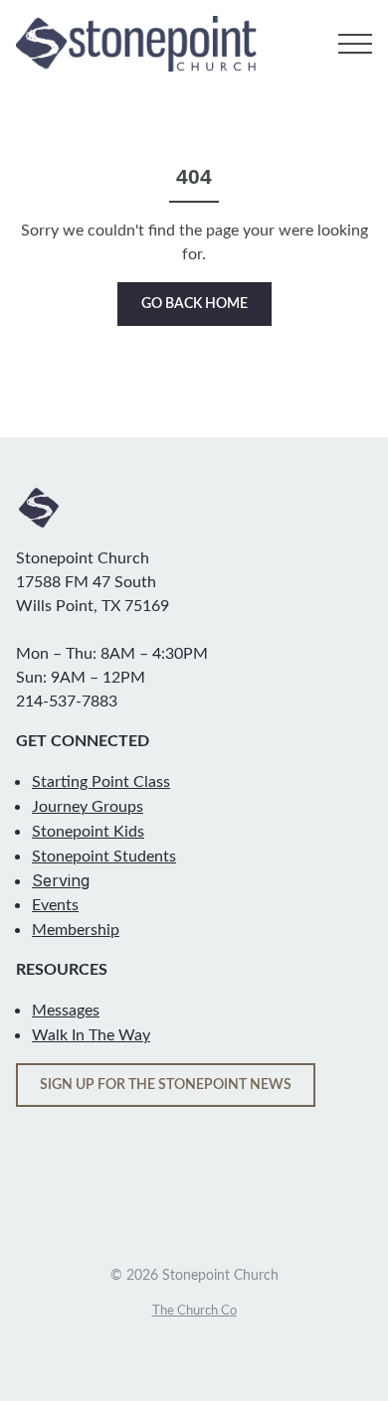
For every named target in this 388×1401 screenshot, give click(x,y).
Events (55, 905)
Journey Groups (87, 807)
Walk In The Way (91, 1035)
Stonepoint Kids (88, 832)
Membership (75, 930)
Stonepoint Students (104, 856)
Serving (61, 880)
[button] (355, 44)
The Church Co (194, 1311)
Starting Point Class (101, 782)
